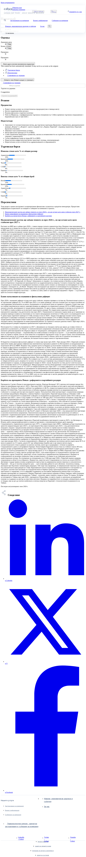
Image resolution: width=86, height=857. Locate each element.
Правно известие (43, 841)
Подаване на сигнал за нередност (43, 850)
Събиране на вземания (13, 815)
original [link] (55, 66)
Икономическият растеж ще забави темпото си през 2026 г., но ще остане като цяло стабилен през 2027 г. (42, 212)
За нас (47, 807)
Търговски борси (13, 70)
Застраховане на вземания (14, 806)
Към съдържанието (7, 2)
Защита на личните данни (43, 846)
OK (9, 96)
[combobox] (43, 86)
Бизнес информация (12, 810)
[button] (5, 20)
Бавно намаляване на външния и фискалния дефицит (24, 214)
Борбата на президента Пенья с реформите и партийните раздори (28, 216)
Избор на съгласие (43, 855)
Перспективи (12, 73)
